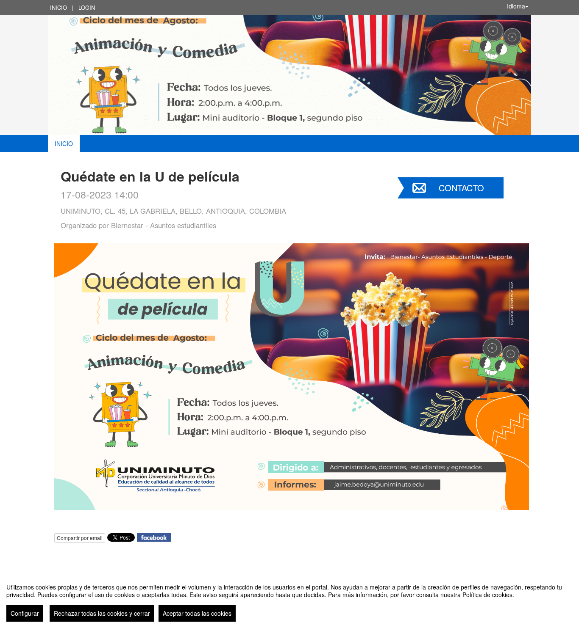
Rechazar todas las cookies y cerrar (102, 613)
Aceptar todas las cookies (197, 613)
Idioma (516, 6)
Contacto (461, 188)
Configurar (25, 613)
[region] (289, 599)
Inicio (58, 7)
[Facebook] (154, 536)
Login (86, 7)
